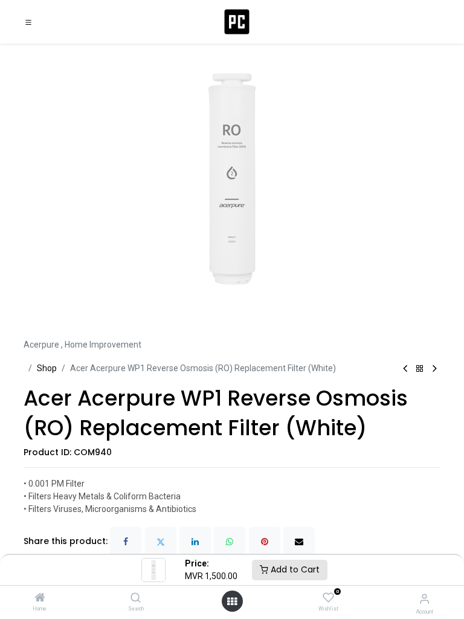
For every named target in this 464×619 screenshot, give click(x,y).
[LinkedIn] (195, 541)
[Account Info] (424, 599)
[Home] (39, 598)
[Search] (135, 598)
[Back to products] (420, 369)
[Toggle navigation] (28, 21)
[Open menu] (232, 601)
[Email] (299, 541)
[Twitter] (160, 541)
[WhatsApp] (229, 541)
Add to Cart (294, 569)
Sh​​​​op (47, 368)
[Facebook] (125, 541)
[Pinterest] (264, 541)
